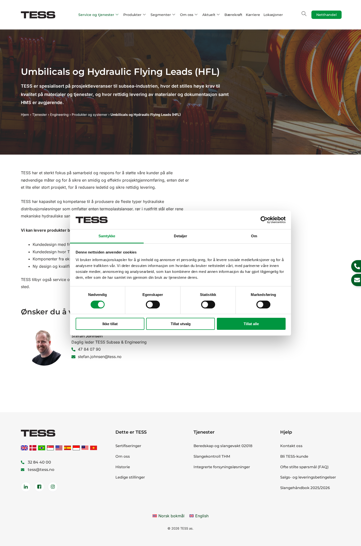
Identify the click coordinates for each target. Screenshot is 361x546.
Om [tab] (254, 236)
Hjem (25, 115)
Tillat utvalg (181, 324)
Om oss (186, 15)
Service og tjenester (96, 15)
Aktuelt (208, 15)
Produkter (132, 15)
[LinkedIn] (26, 487)
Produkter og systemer (89, 115)
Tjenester (39, 115)
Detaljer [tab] (180, 236)
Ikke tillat (110, 324)
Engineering (59, 115)
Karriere (253, 15)
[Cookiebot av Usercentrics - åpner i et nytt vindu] (264, 220)
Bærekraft (233, 15)
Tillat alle (251, 324)
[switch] (153, 304)
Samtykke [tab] (106, 236)
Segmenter (161, 15)
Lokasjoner (273, 15)
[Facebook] (39, 487)
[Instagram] (53, 487)
